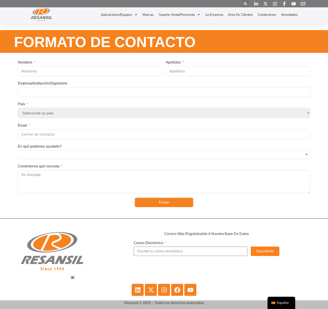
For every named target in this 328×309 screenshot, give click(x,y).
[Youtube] (190, 290)
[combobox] (164, 154)
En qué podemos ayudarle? (40, 146)
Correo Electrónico (148, 243)
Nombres (25, 62)
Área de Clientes (240, 14)
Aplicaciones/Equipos (116, 14)
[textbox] (164, 154)
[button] (245, 3)
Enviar (164, 202)
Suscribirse (265, 251)
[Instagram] (164, 290)
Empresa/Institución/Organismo (42, 83)
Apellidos (173, 62)
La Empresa (214, 14)
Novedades (289, 14)
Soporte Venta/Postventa (177, 14)
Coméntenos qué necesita (38, 166)
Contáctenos (267, 14)
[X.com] (151, 290)
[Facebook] (177, 290)
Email (22, 125)
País (21, 104)
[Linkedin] (138, 290)
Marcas (148, 14)
